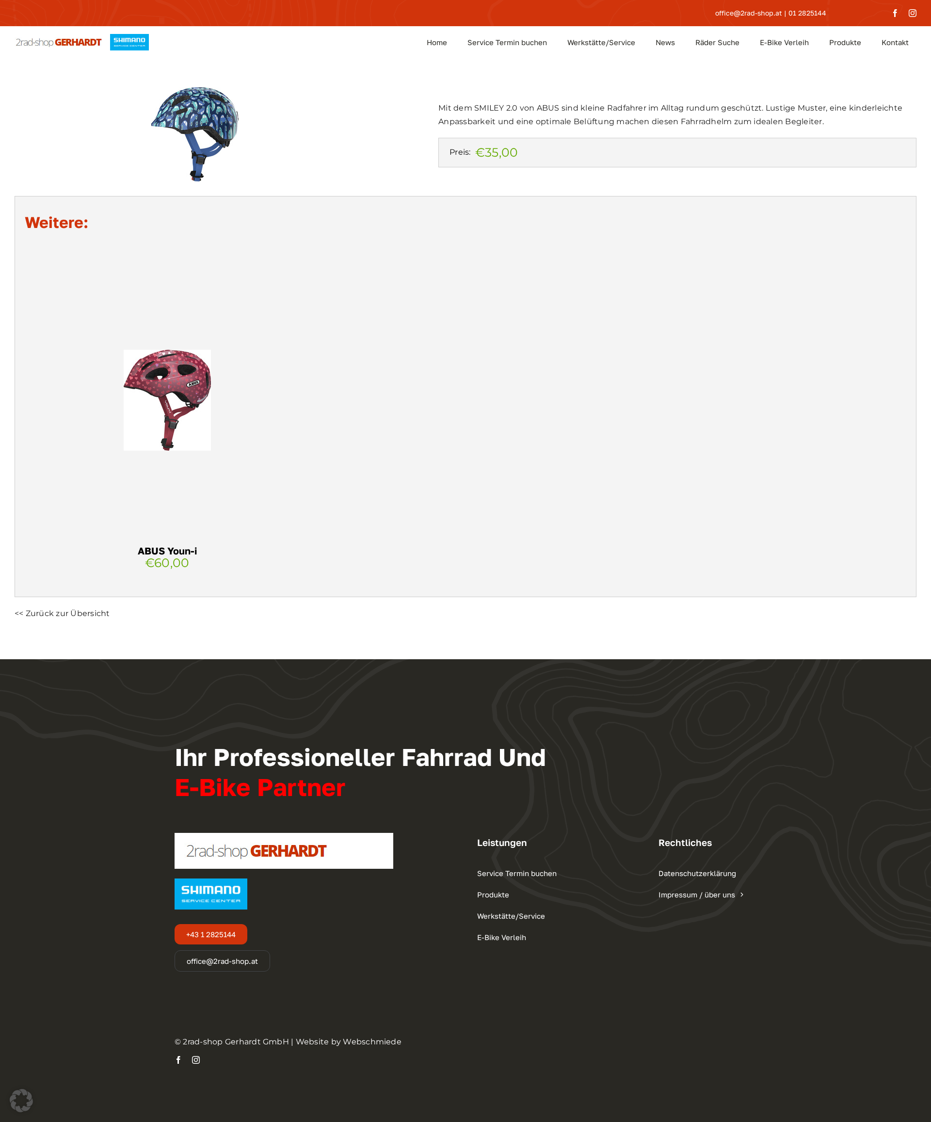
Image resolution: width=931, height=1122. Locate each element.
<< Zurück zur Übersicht (62, 613)
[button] (21, 1100)
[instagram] (912, 13)
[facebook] (895, 13)
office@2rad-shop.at (748, 13)
